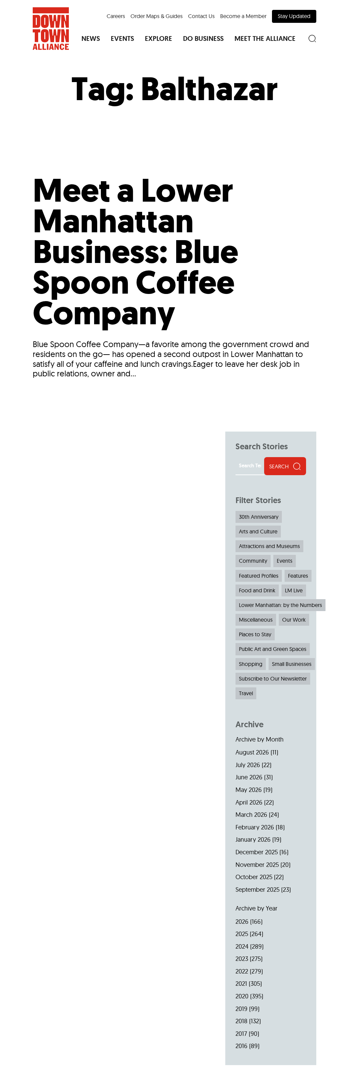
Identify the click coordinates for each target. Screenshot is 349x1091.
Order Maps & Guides (157, 16)
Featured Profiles (258, 575)
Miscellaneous (256, 619)
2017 (241, 1034)
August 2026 (252, 752)
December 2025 (257, 852)
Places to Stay (255, 634)
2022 (242, 971)
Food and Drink (257, 590)
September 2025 (257, 889)
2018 (241, 1021)
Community (253, 560)
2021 (241, 983)
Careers (116, 16)
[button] (90, 38)
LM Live (294, 590)
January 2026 (253, 839)
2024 (242, 946)
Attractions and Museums (269, 546)
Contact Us (201, 16)
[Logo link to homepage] (51, 28)
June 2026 (249, 777)
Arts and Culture (258, 531)
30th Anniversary (258, 516)
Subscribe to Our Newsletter (273, 678)
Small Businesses (292, 663)
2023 (242, 959)
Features (298, 575)
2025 (242, 934)
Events (284, 560)
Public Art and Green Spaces (272, 648)
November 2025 (257, 865)
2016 (241, 1046)
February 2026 (255, 827)
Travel (246, 693)
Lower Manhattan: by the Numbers (280, 605)
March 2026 (251, 815)
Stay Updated (294, 16)
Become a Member (243, 16)
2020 (242, 996)
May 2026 (249, 790)
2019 (241, 1009)
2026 (242, 921)
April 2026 (249, 802)
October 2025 (254, 877)
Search (279, 466)
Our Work (294, 619)
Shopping (250, 663)
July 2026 (248, 765)
